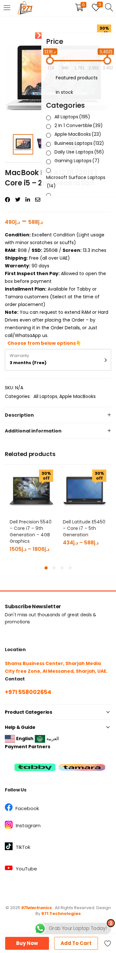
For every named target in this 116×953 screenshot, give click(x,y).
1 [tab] (46, 568)
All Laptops (45, 396)
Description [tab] (19, 415)
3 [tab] (62, 568)
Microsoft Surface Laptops (75, 181)
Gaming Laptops (77, 160)
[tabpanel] (31, 514)
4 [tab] (70, 568)
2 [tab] (54, 568)
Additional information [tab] (33, 431)
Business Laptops (79, 143)
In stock (64, 92)
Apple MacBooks (77, 396)
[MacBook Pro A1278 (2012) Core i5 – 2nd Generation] (7, 200)
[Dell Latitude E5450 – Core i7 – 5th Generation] (84, 491)
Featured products (77, 77)
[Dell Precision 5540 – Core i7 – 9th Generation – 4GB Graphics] (31, 491)
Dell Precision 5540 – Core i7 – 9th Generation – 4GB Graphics (31, 531)
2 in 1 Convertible (78, 125)
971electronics (36, 908)
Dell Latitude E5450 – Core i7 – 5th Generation (84, 528)
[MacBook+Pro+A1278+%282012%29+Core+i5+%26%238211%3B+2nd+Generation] (17, 200)
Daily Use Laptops (79, 152)
